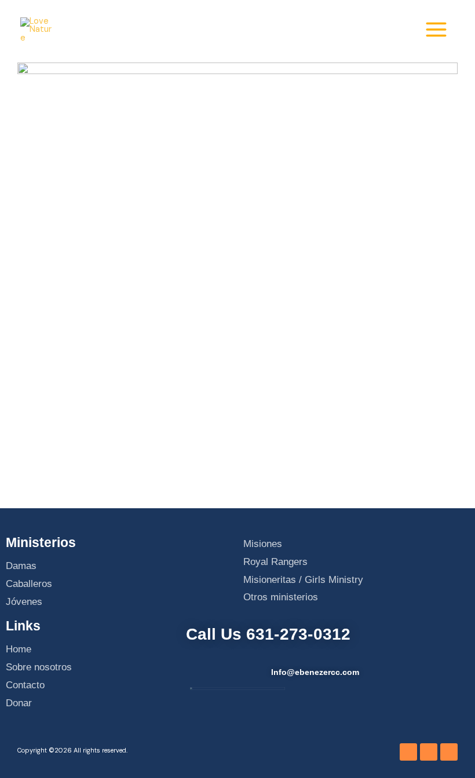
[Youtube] (428, 752)
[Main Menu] (436, 29)
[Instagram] (449, 752)
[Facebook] (408, 752)
